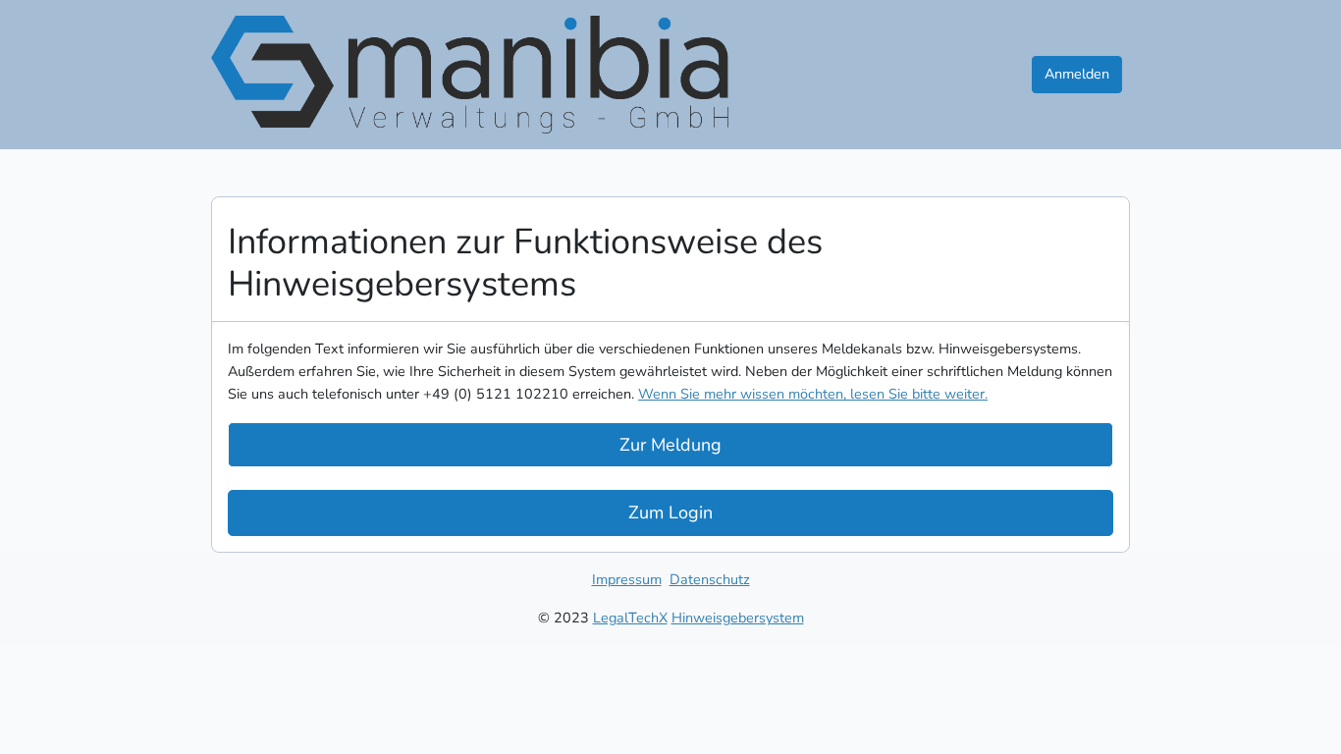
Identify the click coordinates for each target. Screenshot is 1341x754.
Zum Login (670, 512)
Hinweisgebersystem (737, 617)
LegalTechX (630, 617)
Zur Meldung (670, 445)
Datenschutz (710, 579)
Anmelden (1077, 73)
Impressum (627, 579)
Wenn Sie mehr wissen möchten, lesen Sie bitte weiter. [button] (813, 394)
